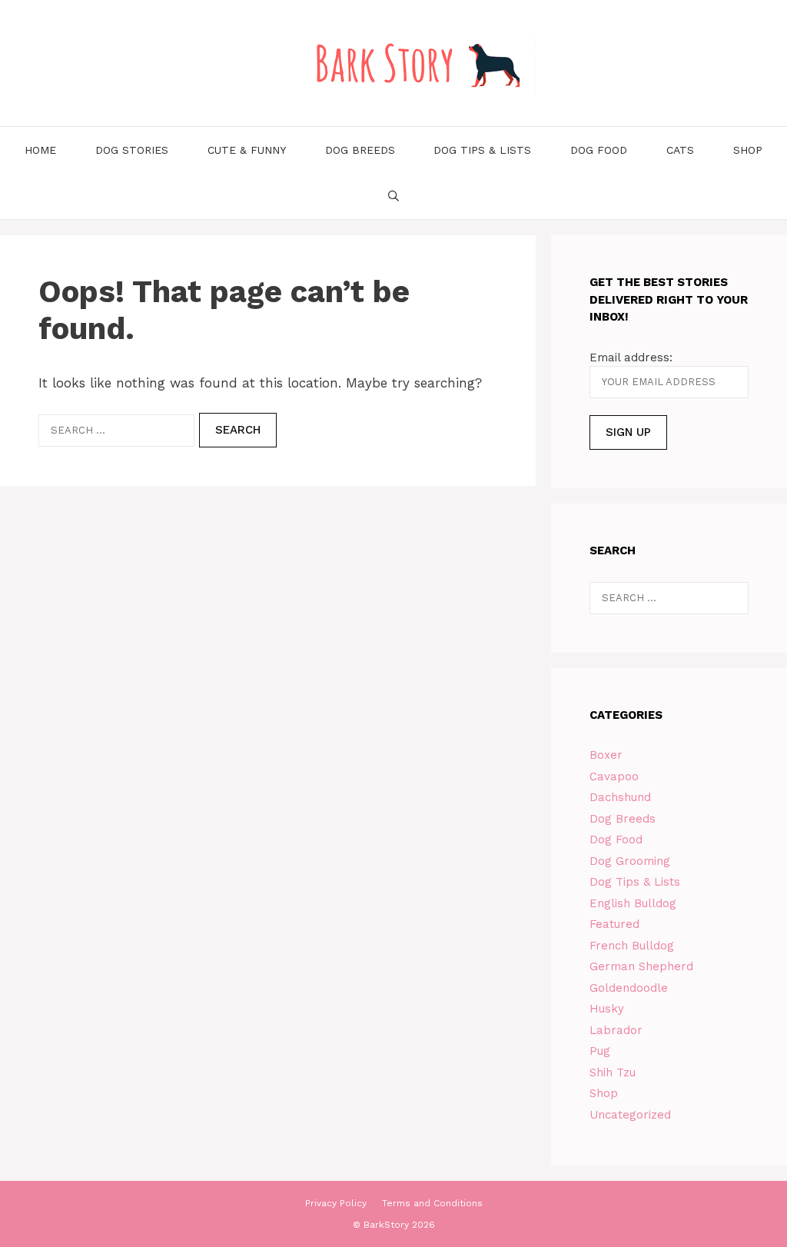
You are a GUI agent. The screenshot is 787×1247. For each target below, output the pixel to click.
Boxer (606, 755)
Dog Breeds (360, 150)
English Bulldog (632, 903)
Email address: (630, 357)
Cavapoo (614, 776)
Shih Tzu (612, 1072)
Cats (680, 150)
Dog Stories (131, 150)
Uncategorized (630, 1115)
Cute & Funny (247, 150)
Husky (606, 1009)
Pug (599, 1051)
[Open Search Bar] (393, 196)
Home (40, 150)
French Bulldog (631, 946)
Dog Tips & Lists (482, 150)
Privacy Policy (336, 1203)
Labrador (616, 1030)
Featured (614, 924)
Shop (747, 150)
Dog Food (598, 150)
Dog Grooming (629, 861)
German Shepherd (641, 966)
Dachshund (620, 797)
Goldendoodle (628, 988)
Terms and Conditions (432, 1203)
